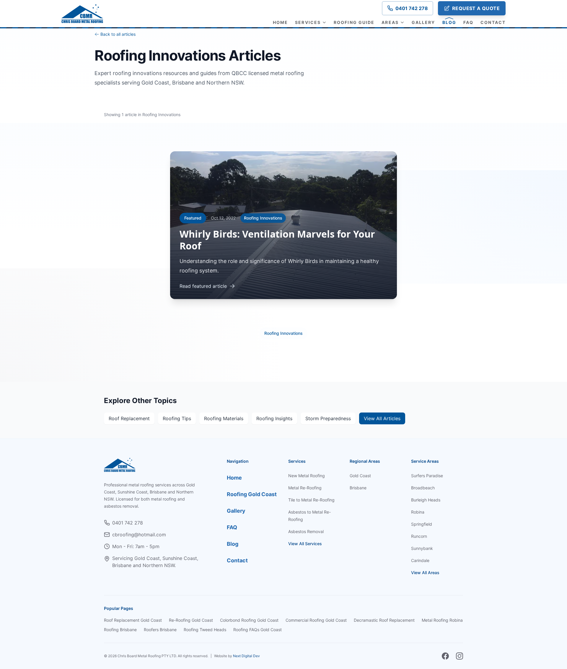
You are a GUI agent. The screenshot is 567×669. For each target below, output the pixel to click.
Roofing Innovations (283, 333)
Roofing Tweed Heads (205, 629)
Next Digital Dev (246, 656)
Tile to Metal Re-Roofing (311, 499)
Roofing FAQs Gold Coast (257, 629)
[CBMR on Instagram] (459, 656)
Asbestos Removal (306, 531)
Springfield (421, 524)
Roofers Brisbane (160, 629)
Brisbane (358, 487)
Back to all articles (118, 34)
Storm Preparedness (328, 418)
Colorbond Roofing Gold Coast (249, 620)
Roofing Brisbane (120, 629)
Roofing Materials (223, 418)
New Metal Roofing (306, 475)
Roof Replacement (129, 418)
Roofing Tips (177, 418)
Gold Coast (360, 475)
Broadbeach (423, 487)
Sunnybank (422, 548)
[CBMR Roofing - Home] (82, 13)
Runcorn (419, 536)
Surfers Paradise (427, 475)
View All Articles (382, 418)
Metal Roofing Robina (442, 620)
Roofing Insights (274, 418)
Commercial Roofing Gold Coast (316, 620)
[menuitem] (280, 22)
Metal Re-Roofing (305, 487)
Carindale (420, 560)
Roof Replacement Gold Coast (133, 620)
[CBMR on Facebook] (445, 656)
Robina (417, 511)
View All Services (305, 543)
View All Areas (425, 572)
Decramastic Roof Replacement (384, 620)
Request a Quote (476, 8)
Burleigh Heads (425, 499)
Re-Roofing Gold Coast (191, 620)
